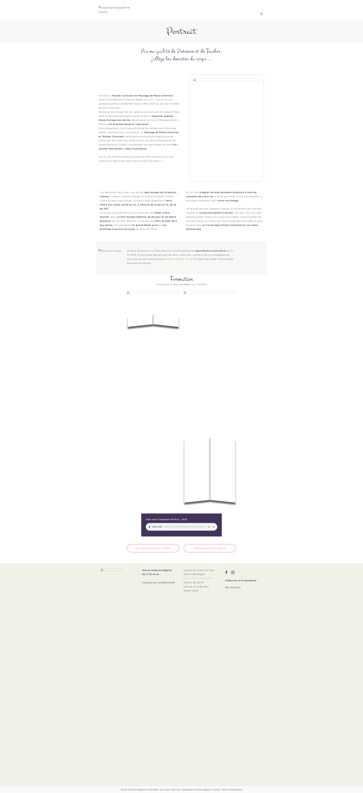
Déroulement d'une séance (210, 548)
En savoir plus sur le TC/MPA (153, 548)
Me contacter (233, 587)
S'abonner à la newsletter (241, 580)
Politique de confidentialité (158, 582)
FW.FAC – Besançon (156, 99)
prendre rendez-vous (177, 259)
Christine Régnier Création (206, 789)
